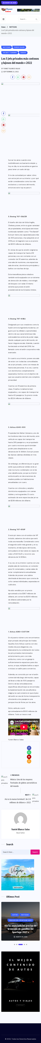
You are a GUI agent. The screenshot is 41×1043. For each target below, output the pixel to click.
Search (35, 852)
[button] (14, 944)
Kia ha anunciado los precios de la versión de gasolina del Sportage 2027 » (20, 929)
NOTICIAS (13, 27)
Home (3, 27)
